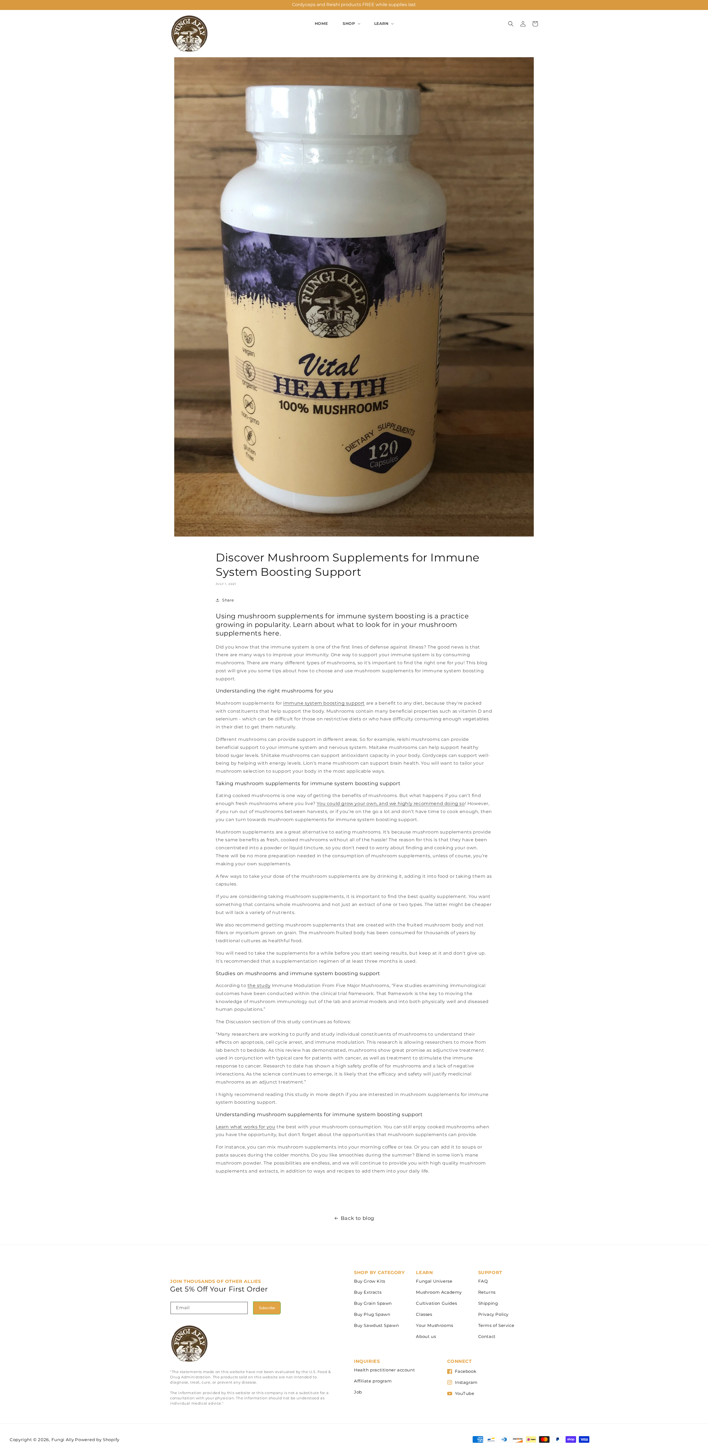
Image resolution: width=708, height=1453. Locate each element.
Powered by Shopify (97, 1439)
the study (259, 985)
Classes (424, 1314)
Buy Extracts (367, 1292)
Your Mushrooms (434, 1325)
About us (426, 1336)
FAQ (483, 1281)
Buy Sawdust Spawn (376, 1325)
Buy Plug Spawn (372, 1314)
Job (358, 1392)
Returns (487, 1292)
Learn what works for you (245, 1126)
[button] (350, 23)
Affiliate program (373, 1381)
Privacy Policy (493, 1314)
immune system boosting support (324, 703)
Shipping (488, 1303)
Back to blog (357, 1218)
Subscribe (267, 1308)
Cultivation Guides (436, 1303)
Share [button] (228, 600)
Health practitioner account (384, 1370)
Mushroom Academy (439, 1292)
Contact (487, 1336)
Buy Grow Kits (369, 1281)
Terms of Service (496, 1325)
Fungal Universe (434, 1281)
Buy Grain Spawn (373, 1303)
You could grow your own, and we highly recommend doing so (391, 803)
